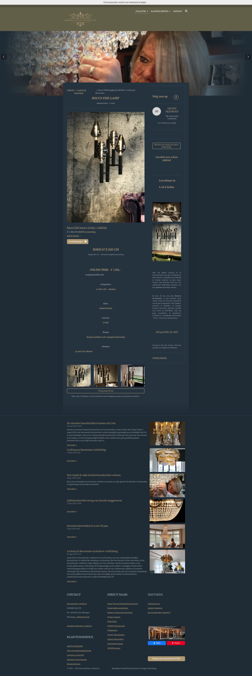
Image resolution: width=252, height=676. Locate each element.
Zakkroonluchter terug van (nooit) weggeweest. (94, 500)
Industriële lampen (115, 644)
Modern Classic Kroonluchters (120, 612)
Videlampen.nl (154, 604)
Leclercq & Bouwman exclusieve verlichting (92, 551)
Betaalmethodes (73, 664)
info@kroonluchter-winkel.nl (79, 626)
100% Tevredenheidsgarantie (79, 651)
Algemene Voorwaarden (77, 660)
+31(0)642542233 (82, 617)
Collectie (70, 90)
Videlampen (112, 630)
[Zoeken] (186, 11)
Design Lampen (113, 617)
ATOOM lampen (113, 648)
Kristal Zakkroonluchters (117, 608)
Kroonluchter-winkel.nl (77, 604)
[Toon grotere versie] (106, 167)
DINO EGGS (112, 621)
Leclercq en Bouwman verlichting (86, 449)
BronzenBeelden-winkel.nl (159, 612)
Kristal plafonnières (115, 639)
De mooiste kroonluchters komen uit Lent (91, 423)
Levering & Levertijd (75, 655)
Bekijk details (73, 236)
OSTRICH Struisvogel (116, 626)
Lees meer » (72, 445)
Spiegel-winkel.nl (155, 608)
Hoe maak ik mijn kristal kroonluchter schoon (94, 475)
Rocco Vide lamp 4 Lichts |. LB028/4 (87, 227)
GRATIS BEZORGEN (75, 646)
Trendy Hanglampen (116, 635)
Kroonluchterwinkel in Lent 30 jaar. (87, 525)
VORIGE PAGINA (159, 358)
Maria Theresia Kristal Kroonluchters (122, 604)
